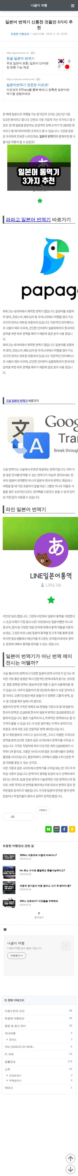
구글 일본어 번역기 (17, 400)
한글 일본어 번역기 (20, 58)
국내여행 (38, 1033)
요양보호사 (40, 1075)
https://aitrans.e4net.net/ (20, 79)
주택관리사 (40, 1080)
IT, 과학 (38, 1054)
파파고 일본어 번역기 (28, 219)
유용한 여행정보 (20, 33)
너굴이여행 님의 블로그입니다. (24, 948)
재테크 (38, 1087)
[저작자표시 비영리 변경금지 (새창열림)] (70, 812)
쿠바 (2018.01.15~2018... (38, 1046)
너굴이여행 (37, 33)
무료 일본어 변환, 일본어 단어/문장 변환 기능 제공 (28, 65)
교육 (38, 1069)
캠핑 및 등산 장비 (38, 1025)
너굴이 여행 (39, 5)
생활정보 (38, 1061)
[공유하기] (21, 816)
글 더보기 (39, 917)
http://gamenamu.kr (18, 52)
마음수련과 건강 (38, 1010)
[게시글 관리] (29, 816)
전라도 (40, 1039)
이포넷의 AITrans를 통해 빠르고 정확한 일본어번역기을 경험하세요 (38, 91)
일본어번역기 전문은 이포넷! (27, 85)
